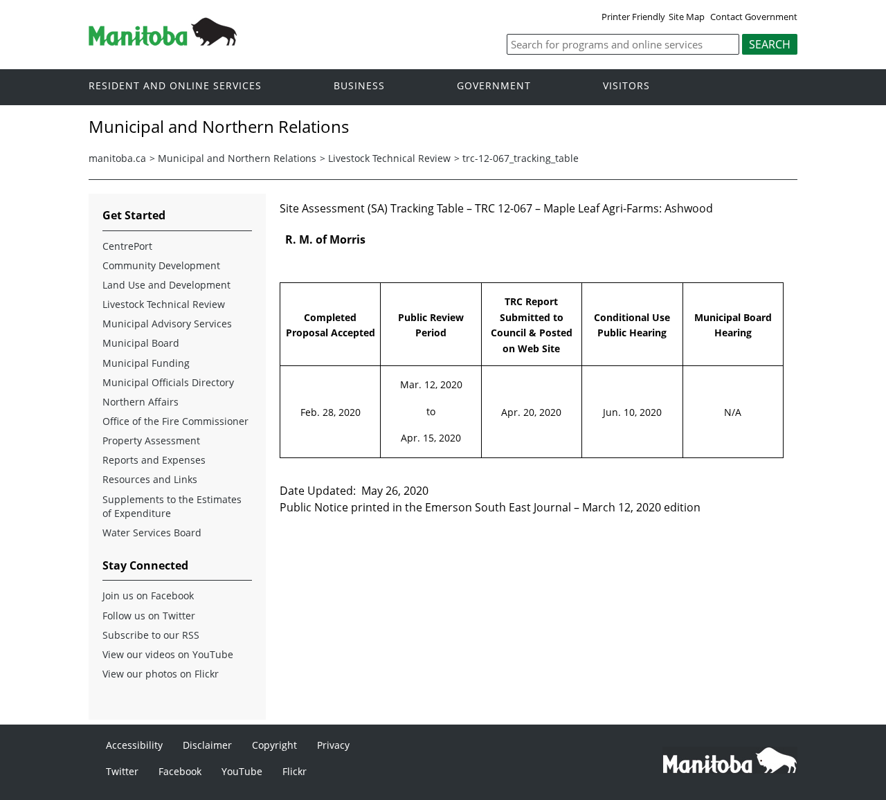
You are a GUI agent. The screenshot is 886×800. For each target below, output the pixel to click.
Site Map (687, 16)
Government (494, 86)
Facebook (180, 771)
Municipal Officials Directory (168, 382)
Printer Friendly (633, 16)
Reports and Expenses (154, 459)
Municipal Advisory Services (167, 323)
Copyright (274, 745)
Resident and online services (175, 86)
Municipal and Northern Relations (237, 158)
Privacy (333, 745)
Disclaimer (207, 745)
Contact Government (753, 16)
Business (359, 86)
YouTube (242, 771)
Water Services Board (151, 532)
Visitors (626, 86)
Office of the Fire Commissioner (175, 421)
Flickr (294, 771)
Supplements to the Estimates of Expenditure (172, 506)
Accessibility (134, 745)
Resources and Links (149, 479)
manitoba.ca (117, 158)
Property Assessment (151, 440)
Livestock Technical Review (389, 158)
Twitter (122, 771)
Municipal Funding (146, 363)
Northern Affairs (140, 401)
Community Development (161, 265)
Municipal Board (140, 342)
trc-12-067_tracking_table (520, 158)
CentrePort (127, 246)
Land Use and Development (166, 284)
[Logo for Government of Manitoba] (163, 41)
